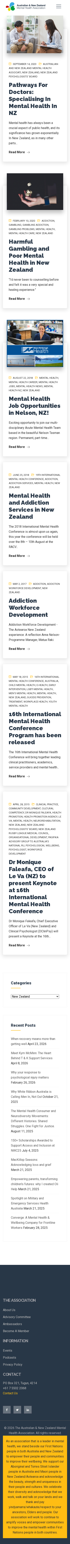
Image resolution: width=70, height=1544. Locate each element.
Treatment (15, 701)
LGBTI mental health (40, 689)
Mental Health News (29, 386)
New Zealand (30, 72)
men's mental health (22, 693)
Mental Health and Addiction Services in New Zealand (31, 506)
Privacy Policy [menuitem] (12, 1364)
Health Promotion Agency (40, 816)
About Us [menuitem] (9, 1310)
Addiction (48, 220)
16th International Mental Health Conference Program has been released (35, 728)
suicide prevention (39, 697)
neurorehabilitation (46, 820)
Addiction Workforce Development (28, 607)
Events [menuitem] (7, 1350)
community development (25, 808)
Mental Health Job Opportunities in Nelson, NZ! (34, 405)
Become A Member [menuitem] (16, 1331)
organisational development (28, 837)
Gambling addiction (36, 224)
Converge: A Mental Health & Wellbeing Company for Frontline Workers (33, 1223)
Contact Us (10, 1393)
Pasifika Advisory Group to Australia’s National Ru (34, 841)
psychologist (17, 849)
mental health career (23, 382)
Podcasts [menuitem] (9, 1357)
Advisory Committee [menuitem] (17, 1317)
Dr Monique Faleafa (38, 812)
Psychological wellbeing (42, 845)
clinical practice (47, 804)
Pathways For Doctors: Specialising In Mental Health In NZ (33, 98)
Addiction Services (21, 483)
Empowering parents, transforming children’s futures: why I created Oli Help (34, 1184)
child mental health (22, 685)
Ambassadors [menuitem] (12, 1324)
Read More (17, 152)
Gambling (15, 224)
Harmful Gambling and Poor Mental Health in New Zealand (29, 255)
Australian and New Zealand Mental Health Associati (33, 68)
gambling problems (22, 229)
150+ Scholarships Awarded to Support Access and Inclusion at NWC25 (33, 1145)
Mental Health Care (22, 233)
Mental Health (45, 229)
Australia (51, 681)
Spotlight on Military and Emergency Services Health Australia (29, 1203)
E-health (42, 685)
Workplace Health (36, 701)
